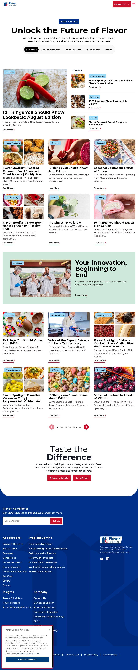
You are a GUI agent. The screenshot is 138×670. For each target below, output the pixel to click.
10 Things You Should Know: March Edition (68, 396)
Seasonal (101, 143)
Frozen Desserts (12, 567)
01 (58, 427)
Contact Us (40, 598)
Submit (56, 521)
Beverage (8, 553)
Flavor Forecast (11, 603)
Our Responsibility (44, 603)
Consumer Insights (51, 49)
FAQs (37, 621)
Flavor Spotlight (73, 49)
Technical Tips (93, 49)
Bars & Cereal (10, 548)
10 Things (9, 72)
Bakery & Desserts (13, 544)
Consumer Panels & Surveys (49, 616)
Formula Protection (44, 607)
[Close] (49, 630)
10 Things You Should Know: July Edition (108, 102)
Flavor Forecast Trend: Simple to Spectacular (108, 123)
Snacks (7, 585)
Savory (6, 580)
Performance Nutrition (15, 571)
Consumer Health (12, 562)
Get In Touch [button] (82, 478)
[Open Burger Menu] (134, 4)
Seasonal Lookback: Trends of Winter (113, 396)
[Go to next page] (86, 427)
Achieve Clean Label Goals (43, 562)
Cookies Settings (27, 659)
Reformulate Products (41, 558)
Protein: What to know (64, 222)
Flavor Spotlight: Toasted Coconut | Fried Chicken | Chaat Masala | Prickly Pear (22, 171)
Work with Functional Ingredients (47, 567)
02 (62, 427)
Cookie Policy (110, 654)
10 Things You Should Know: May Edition (114, 224)
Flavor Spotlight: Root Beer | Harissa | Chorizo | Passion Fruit (23, 225)
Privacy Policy (91, 654)
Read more (8, 130)
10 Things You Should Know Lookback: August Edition (33, 115)
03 (66, 427)
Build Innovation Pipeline (42, 553)
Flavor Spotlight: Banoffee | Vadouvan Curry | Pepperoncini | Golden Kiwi (22, 398)
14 (80, 427)
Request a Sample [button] (59, 478)
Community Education (46, 612)
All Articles (31, 49)
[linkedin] (107, 558)
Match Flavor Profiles (40, 571)
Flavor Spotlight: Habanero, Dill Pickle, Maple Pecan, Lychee (111, 81)
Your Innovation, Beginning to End (101, 268)
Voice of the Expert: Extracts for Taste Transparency (68, 342)
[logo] (117, 540)
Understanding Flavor (40, 544)
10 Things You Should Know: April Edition (23, 342)
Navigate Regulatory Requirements (48, 548)
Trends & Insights (12, 598)
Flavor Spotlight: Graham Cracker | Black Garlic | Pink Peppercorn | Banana (113, 343)
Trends (108, 49)
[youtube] (102, 558)
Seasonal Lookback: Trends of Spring (113, 169)
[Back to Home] (10, 4)
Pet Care (7, 576)
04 (69, 427)
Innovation (17, 263)
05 (74, 427)
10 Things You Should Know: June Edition (68, 169)
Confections (9, 558)
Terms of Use (72, 654)
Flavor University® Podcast (17, 607)
